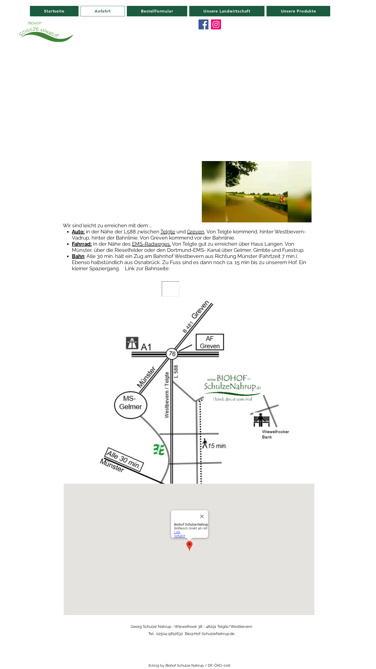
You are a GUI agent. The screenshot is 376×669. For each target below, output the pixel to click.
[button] (305, 216)
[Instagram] (216, 24)
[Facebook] (203, 24)
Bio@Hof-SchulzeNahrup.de (210, 633)
